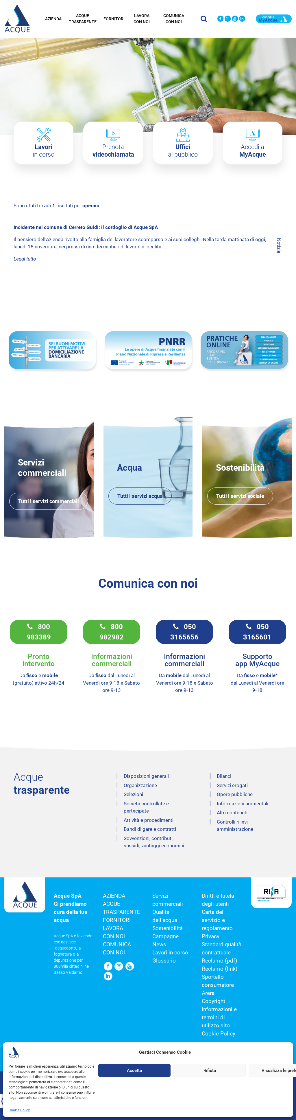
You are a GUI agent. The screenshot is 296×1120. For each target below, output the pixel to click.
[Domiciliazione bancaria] (52, 350)
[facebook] (220, 19)
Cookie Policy (19, 1110)
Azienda (53, 19)
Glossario (164, 961)
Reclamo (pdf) (219, 961)
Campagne (165, 936)
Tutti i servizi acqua (140, 496)
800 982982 (111, 632)
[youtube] (234, 19)
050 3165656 (184, 632)
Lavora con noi (142, 18)
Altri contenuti (232, 812)
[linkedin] (242, 19)
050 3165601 (257, 632)
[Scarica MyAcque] (274, 18)
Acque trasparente (83, 18)
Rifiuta (210, 1070)
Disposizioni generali (146, 776)
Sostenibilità (167, 928)
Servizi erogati (232, 785)
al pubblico (183, 150)
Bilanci (224, 776)
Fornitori (114, 19)
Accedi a (252, 150)
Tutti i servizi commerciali (48, 501)
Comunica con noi (173, 18)
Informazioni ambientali (242, 803)
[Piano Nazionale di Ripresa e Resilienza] (148, 350)
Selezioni (133, 794)
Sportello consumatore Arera (218, 985)
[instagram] (227, 19)
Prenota (113, 150)
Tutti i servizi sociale (240, 496)
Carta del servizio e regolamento (217, 920)
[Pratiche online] (244, 350)
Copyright (213, 1001)
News (159, 944)
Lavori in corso (170, 952)
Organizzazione (140, 785)
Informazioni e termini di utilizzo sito (219, 1017)
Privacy (210, 936)
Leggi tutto (25, 259)
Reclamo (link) (220, 969)
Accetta (134, 1070)
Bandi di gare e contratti (150, 829)
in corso (43, 150)
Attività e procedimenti (148, 820)
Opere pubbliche (235, 794)
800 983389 (39, 632)
